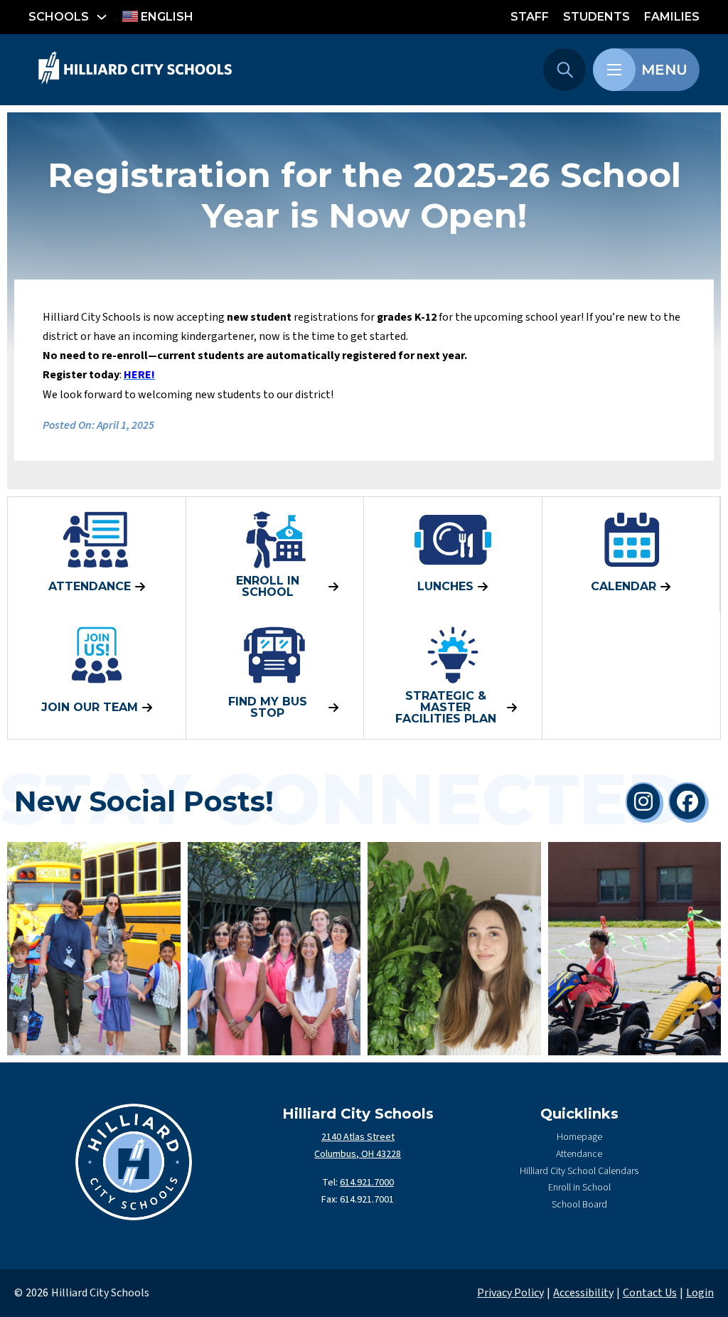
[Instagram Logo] (643, 801)
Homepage (579, 1137)
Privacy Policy (510, 1293)
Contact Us (650, 1293)
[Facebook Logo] (687, 801)
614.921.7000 (367, 1182)
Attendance (579, 1154)
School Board (579, 1205)
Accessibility (583, 1293)
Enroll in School (579, 1187)
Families (672, 16)
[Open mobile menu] (614, 69)
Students (596, 16)
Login (700, 1293)
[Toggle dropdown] (101, 17)
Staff (529, 16)
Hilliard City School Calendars (579, 1171)
